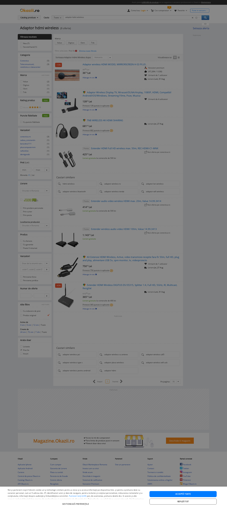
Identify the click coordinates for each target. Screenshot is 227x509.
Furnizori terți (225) (77, 496)
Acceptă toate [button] (183, 494)
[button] (76, 502)
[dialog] (113, 498)
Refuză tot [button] (183, 501)
